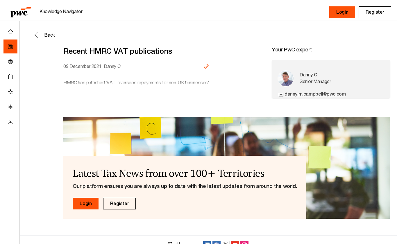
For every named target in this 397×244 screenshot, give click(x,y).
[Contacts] (10, 122)
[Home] (10, 31)
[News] (10, 46)
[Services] (10, 107)
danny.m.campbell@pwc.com (315, 94)
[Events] (10, 77)
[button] (342, 12)
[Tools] (10, 92)
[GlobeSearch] (10, 62)
